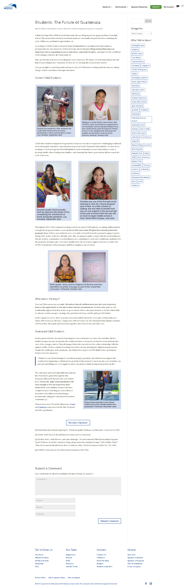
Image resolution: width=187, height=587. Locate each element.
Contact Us (101, 555)
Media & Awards (42, 561)
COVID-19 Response (139, 70)
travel (140, 181)
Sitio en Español (74, 578)
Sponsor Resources (139, 7)
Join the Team (72, 566)
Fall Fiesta (135, 94)
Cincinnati (135, 66)
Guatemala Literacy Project (139, 119)
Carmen (42, 407)
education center (138, 90)
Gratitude (144, 110)
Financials (39, 563)
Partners (69, 563)
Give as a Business (135, 563)
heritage (135, 129)
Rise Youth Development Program (80, 29)
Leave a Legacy (134, 566)
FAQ (37, 566)
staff (133, 157)
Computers (145, 66)
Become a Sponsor (78, 422)
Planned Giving (137, 145)
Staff (68, 561)
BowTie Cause (137, 54)
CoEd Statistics (51, 29)
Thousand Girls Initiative (141, 177)
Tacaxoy (147, 165)
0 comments (98, 29)
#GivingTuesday (138, 45)
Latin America (137, 137)
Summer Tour (137, 161)
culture (134, 74)
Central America (138, 62)
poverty (148, 145)
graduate (135, 110)
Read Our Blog (103, 561)
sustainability (136, 165)
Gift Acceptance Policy (56, 578)
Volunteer (101, 557)
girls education (137, 106)
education (135, 86)
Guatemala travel (138, 125)
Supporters (70, 555)
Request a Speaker (104, 566)
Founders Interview (139, 98)
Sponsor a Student (135, 557)
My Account (169, 7)
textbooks (135, 173)
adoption (135, 49)
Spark (147, 153)
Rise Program (137, 149)
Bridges (100, 563)
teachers (135, 169)
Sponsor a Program (135, 561)
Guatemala (136, 114)
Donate (156, 7)
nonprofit (135, 141)
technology (145, 169)
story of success (143, 157)
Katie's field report (139, 133)
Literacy (147, 137)
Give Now (131, 555)
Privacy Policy (40, 578)
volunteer (135, 185)
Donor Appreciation (139, 82)
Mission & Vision (42, 557)
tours (134, 181)
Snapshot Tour (137, 153)
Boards (69, 557)
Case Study (136, 58)
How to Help (62, 29)
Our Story (39, 555)
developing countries (139, 78)
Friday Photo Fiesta (139, 102)
